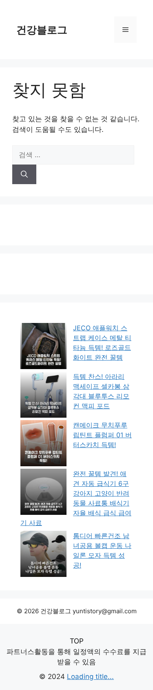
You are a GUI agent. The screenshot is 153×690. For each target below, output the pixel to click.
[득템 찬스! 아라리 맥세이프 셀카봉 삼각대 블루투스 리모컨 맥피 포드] (43, 396)
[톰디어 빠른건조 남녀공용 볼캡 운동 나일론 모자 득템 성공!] (43, 555)
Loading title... (90, 676)
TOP (77, 641)
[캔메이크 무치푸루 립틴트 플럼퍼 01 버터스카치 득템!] (43, 444)
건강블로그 (41, 30)
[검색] (24, 174)
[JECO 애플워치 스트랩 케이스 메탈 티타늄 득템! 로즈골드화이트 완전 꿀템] (43, 347)
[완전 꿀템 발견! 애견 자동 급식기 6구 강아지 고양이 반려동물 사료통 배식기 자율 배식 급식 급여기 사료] (43, 493)
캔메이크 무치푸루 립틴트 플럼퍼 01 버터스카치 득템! (102, 435)
